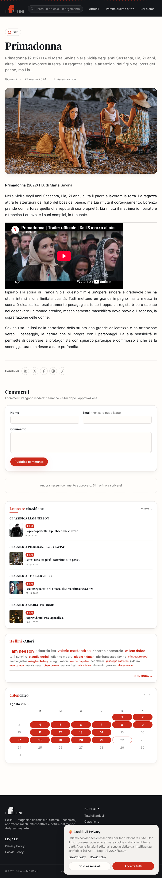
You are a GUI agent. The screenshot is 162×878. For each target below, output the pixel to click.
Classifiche (91, 821)
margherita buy (38, 661)
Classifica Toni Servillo (30, 576)
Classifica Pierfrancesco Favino (37, 547)
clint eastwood (137, 656)
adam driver (84, 665)
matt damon (16, 665)
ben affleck (97, 661)
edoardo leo (45, 651)
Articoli (94, 9)
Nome (14, 412)
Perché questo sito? (120, 9)
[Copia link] (62, 371)
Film (15, 32)
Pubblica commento (29, 461)
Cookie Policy (14, 852)
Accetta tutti (133, 866)
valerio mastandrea (74, 651)
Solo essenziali (90, 866)
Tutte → (147, 509)
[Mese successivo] (150, 695)
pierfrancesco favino (111, 656)
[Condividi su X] (34, 371)
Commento (18, 429)
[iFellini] (14, 9)
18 (40, 740)
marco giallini (18, 661)
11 (40, 732)
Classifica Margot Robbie (31, 605)
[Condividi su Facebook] (44, 371)
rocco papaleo (79, 661)
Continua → (143, 676)
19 (60, 740)
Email (102, 412)
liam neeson (21, 651)
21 (101, 740)
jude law (135, 661)
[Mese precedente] (144, 695)
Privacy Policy (14, 846)
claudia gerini (39, 656)
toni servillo (18, 657)
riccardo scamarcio (107, 651)
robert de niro (51, 665)
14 (101, 732)
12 (60, 732)
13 (80, 732)
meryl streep (33, 665)
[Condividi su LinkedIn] (25, 371)
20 (81, 740)
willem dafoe (135, 651)
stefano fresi (68, 665)
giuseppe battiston (117, 661)
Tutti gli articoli (94, 815)
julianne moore (61, 656)
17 (19, 740)
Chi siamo (147, 9)
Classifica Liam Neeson (29, 518)
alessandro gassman (104, 665)
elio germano (125, 665)
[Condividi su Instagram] (53, 371)
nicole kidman (84, 656)
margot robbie (59, 661)
